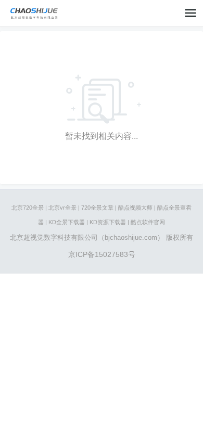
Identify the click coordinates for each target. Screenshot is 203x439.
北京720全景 (27, 207)
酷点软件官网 (148, 222)
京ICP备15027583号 (101, 254)
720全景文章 (97, 207)
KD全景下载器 (66, 222)
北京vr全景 (62, 207)
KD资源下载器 (108, 222)
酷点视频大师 (135, 207)
